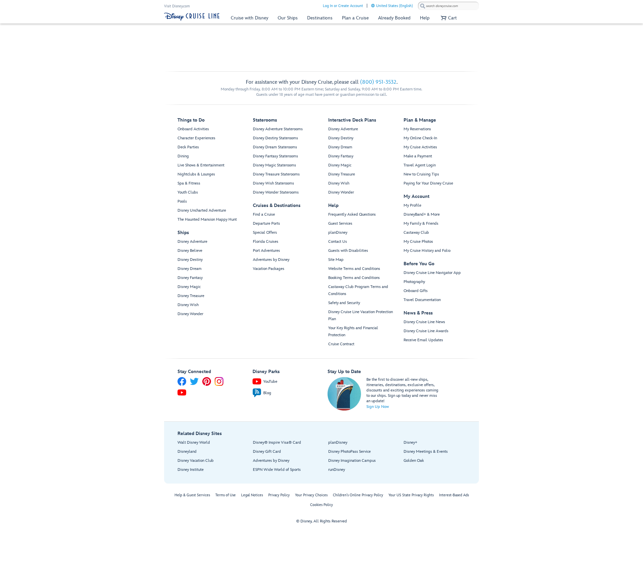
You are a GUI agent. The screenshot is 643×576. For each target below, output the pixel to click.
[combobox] (448, 6)
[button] (448, 18)
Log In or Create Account (343, 6)
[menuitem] (373, 5)
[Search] (422, 6)
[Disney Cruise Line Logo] (191, 16)
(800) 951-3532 (378, 82)
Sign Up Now (377, 406)
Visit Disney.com (177, 6)
